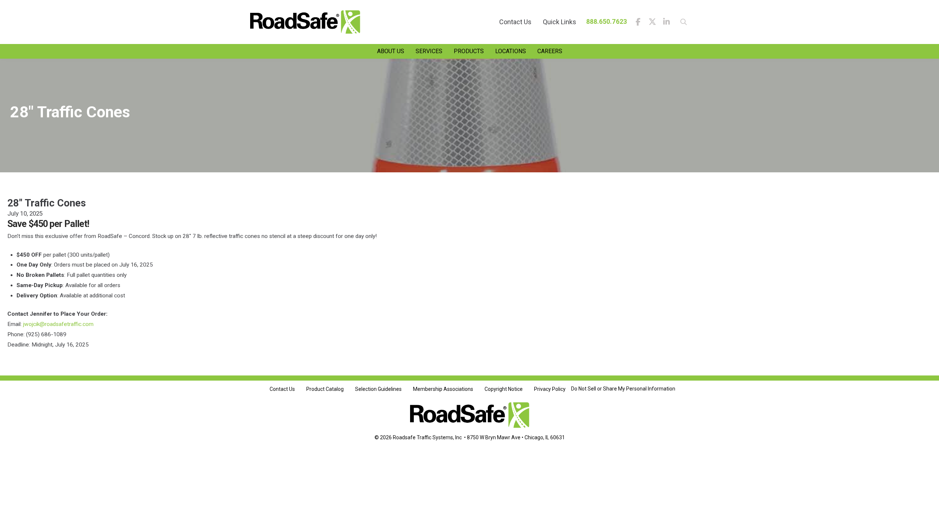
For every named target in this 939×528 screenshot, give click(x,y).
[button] (681, 22)
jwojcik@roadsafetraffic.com (58, 324)
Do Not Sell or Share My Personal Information (623, 389)
